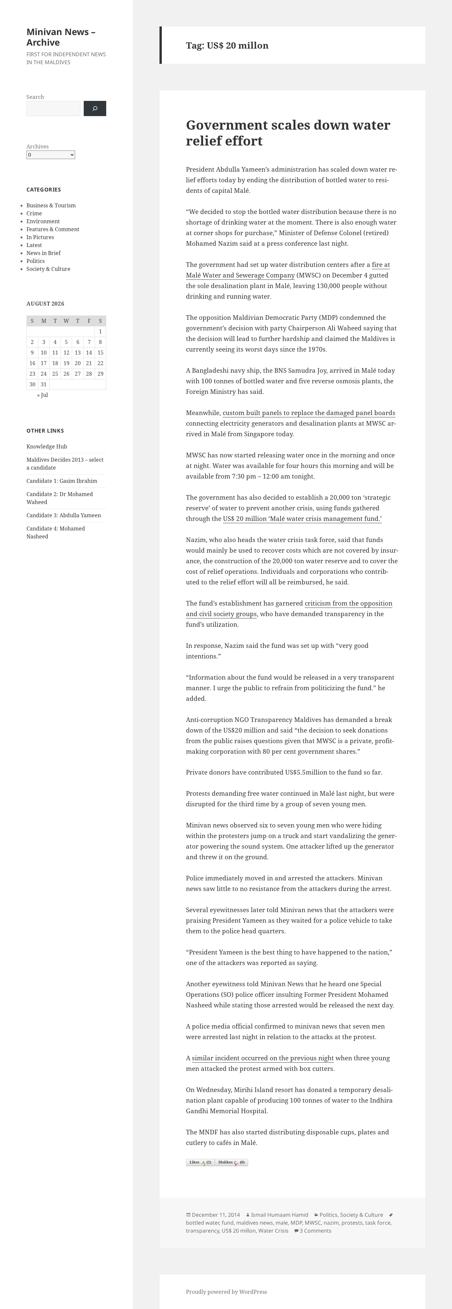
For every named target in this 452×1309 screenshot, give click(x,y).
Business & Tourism (51, 205)
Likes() (200, 1162)
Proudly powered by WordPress (226, 1291)
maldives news (254, 1222)
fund (228, 1222)
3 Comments (316, 1230)
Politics (35, 261)
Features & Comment (52, 229)
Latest (34, 245)
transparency (202, 1230)
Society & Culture (48, 269)
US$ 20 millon (239, 1230)
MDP (296, 1222)
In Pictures (40, 237)
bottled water (202, 1222)
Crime (34, 213)
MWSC (313, 1222)
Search (35, 97)
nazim (331, 1222)
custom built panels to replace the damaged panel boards (309, 412)
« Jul (42, 395)
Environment (43, 221)
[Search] (95, 108)
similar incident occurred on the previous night (263, 1058)
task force (377, 1222)
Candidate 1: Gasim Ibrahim (61, 481)
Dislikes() (231, 1162)
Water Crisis (273, 1230)
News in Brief (43, 253)
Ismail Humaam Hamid (279, 1214)
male (282, 1222)
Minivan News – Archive (61, 36)
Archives (37, 146)
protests (352, 1222)
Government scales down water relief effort (288, 132)
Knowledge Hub (46, 446)
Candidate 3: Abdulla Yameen (63, 515)
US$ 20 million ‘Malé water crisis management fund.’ (302, 518)
